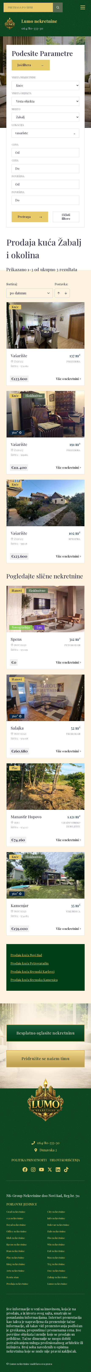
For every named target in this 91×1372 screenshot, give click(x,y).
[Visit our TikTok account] (66, 1169)
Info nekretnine (56, 1218)
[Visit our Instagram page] (33, 1169)
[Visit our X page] (49, 1169)
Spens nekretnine (16, 1244)
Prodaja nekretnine (17, 1283)
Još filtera (31, 65)
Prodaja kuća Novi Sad (26, 955)
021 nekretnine (14, 1218)
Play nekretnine (15, 1257)
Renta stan (12, 1277)
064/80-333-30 (32, 28)
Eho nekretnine (56, 1237)
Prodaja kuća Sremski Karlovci (32, 971)
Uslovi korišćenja (65, 1160)
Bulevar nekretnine (58, 1224)
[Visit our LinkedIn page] (58, 1169)
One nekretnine (56, 1270)
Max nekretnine (56, 1257)
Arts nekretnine (15, 1270)
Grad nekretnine (15, 1211)
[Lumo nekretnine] (9, 24)
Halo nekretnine (56, 1231)
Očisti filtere (66, 217)
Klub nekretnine (15, 1237)
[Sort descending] (66, 293)
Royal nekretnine (16, 1224)
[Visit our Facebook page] (25, 1169)
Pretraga (30, 217)
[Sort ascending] (58, 293)
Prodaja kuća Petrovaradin (30, 963)
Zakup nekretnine (57, 1277)
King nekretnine (15, 1264)
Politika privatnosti (29, 1160)
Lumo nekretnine (57, 1283)
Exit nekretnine (56, 1251)
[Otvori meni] (83, 7)
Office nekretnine (16, 1231)
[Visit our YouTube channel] (41, 1169)
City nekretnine (56, 1211)
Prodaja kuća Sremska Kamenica (34, 980)
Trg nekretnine (56, 1264)
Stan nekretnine (15, 1251)
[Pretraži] (58, 7)
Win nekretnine (56, 1244)
